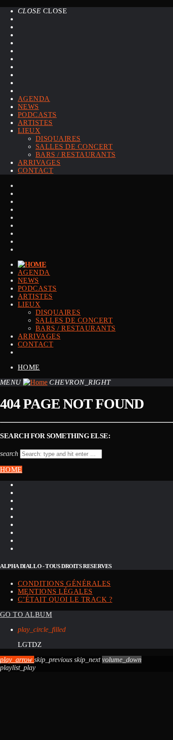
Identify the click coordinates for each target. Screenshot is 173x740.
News (28, 106)
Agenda (34, 98)
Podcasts (37, 114)
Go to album (26, 614)
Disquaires (58, 138)
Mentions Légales (55, 591)
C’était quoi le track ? (65, 599)
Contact (35, 170)
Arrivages (39, 162)
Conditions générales (64, 583)
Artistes (35, 122)
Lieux (29, 130)
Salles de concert (74, 146)
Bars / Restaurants (75, 154)
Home (29, 367)
